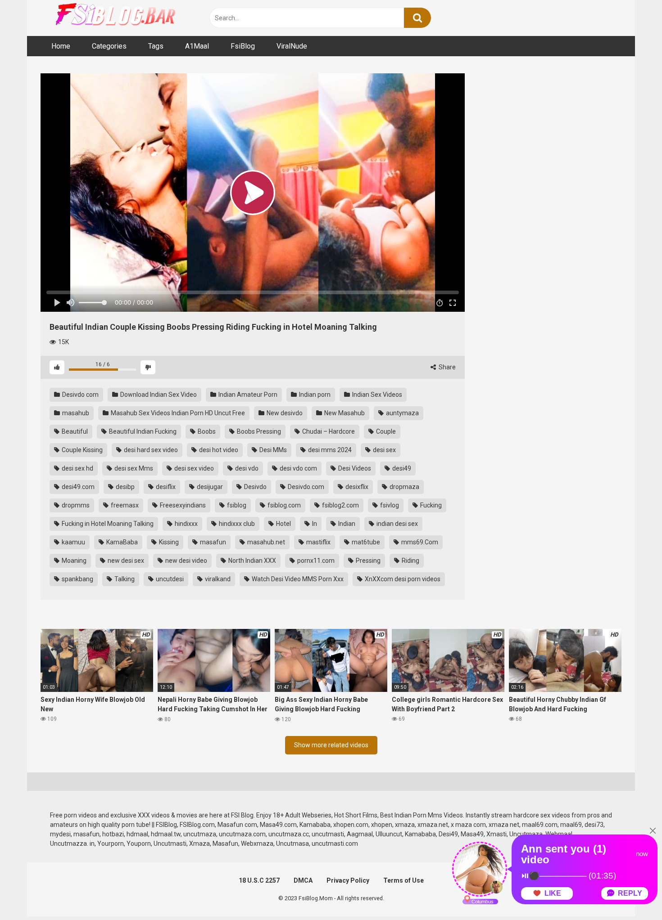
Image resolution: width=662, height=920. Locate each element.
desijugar (209, 486)
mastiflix (318, 542)
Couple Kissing (81, 449)
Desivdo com (80, 394)
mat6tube (365, 542)
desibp (124, 486)
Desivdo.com (305, 486)
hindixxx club (236, 523)
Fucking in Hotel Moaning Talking (107, 523)
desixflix (356, 486)
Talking (124, 579)
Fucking (430, 505)
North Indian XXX (251, 560)
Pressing (367, 560)
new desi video (185, 560)
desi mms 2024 (329, 449)
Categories (109, 46)
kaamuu (72, 542)
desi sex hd (76, 468)
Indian (346, 523)
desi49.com (77, 486)
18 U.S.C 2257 (259, 880)
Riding (409, 560)
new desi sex (125, 560)
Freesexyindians (182, 505)
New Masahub (344, 413)
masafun (212, 542)
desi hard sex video (150, 449)
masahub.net (265, 542)
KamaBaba (121, 542)
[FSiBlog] (108, 15)
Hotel (283, 523)
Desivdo (255, 486)
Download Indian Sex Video (158, 394)
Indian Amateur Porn (247, 394)
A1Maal (197, 46)
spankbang (76, 579)
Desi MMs (272, 449)
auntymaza (402, 413)
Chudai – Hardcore (328, 431)
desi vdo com (297, 468)
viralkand (217, 579)
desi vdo (246, 468)
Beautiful (74, 431)
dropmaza (403, 486)
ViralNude (292, 46)
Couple (385, 431)
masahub (75, 413)
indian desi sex (396, 523)
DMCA (303, 880)
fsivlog (389, 505)
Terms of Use (403, 880)
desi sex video (193, 468)
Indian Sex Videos (376, 394)
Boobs (206, 431)
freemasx (124, 505)
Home (60, 46)
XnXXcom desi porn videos (401, 579)
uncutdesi (169, 579)
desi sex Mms (133, 468)
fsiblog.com (283, 505)
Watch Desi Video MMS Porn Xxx (297, 579)
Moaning (73, 560)
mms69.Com (419, 542)
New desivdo (284, 413)
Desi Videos (354, 468)
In (314, 523)
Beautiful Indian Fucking (142, 431)
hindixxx (185, 523)
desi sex (384, 449)
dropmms (75, 505)
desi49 (401, 468)
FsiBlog (243, 46)
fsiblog (236, 505)
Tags (155, 46)
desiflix (165, 486)
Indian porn (314, 394)
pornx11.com (315, 560)
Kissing (168, 542)
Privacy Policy (347, 880)
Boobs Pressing (258, 431)
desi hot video (218, 449)
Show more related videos (331, 745)
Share (446, 367)
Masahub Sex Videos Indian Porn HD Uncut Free (177, 413)
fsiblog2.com (340, 505)
